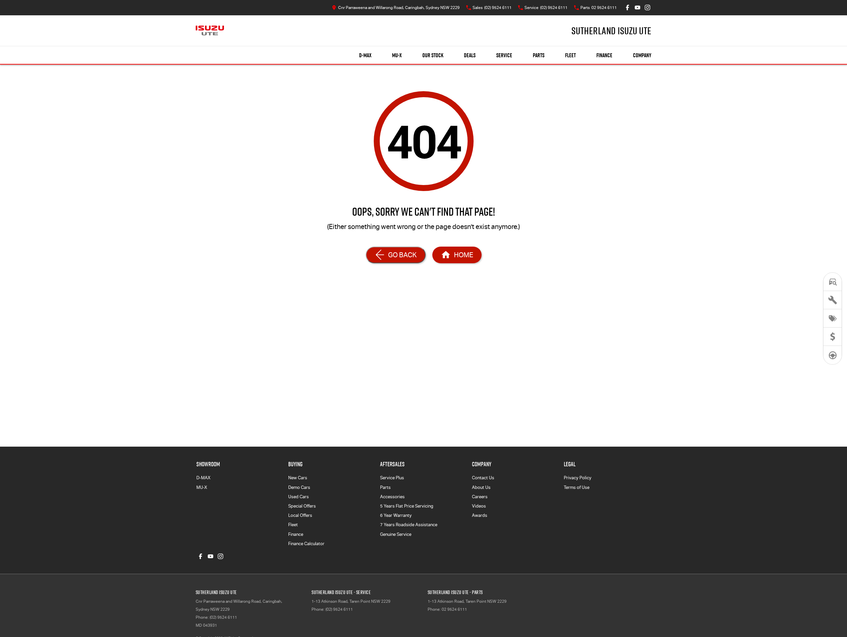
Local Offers (300, 515)
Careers (480, 496)
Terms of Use (576, 487)
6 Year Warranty (396, 515)
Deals (470, 55)
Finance (604, 55)
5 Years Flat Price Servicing (406, 506)
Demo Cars (299, 487)
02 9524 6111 (454, 609)
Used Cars (298, 496)
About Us (481, 487)
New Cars (297, 477)
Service (504, 55)
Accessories (392, 496)
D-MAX (365, 55)
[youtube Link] (637, 7)
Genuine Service (395, 534)
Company (642, 55)
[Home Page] (210, 31)
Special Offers (302, 506)
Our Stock (432, 55)
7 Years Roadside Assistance (408, 524)
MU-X (397, 55)
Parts (538, 55)
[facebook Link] (627, 7)
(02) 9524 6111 (223, 617)
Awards (479, 515)
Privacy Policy (577, 477)
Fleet (570, 55)
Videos (479, 506)
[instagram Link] (647, 7)
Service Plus (392, 477)
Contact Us (483, 477)
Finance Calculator (306, 543)
